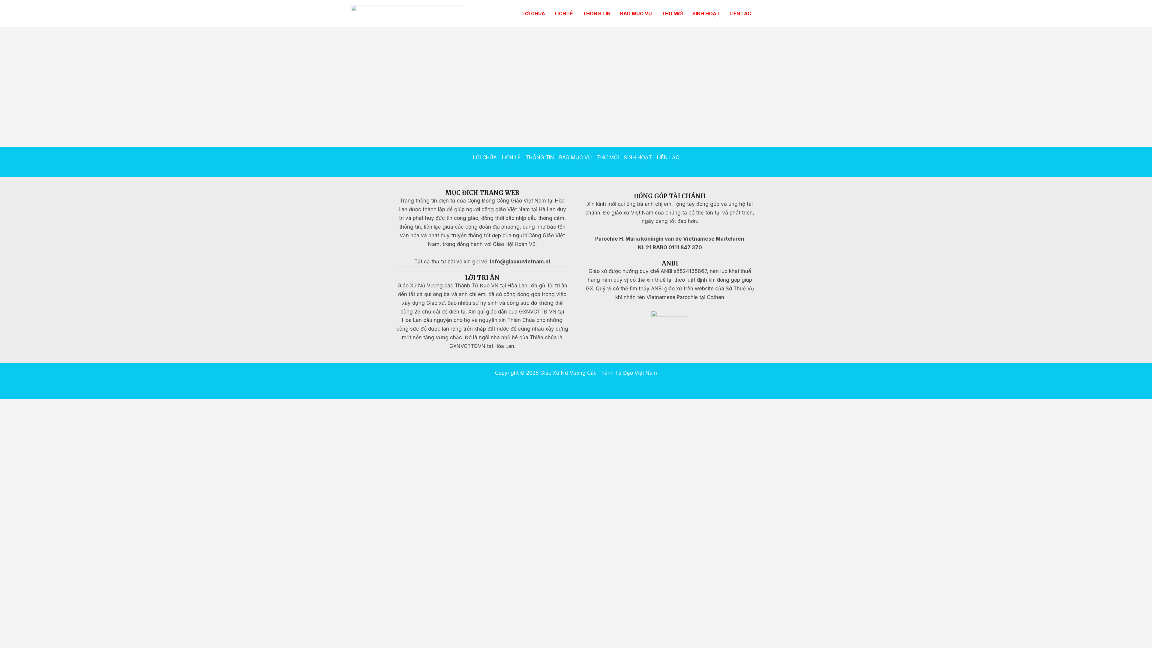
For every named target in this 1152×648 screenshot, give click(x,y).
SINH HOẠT (706, 13)
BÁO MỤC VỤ (636, 13)
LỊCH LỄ (564, 13)
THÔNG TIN (596, 13)
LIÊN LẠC (740, 13)
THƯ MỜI (672, 13)
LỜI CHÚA (533, 13)
